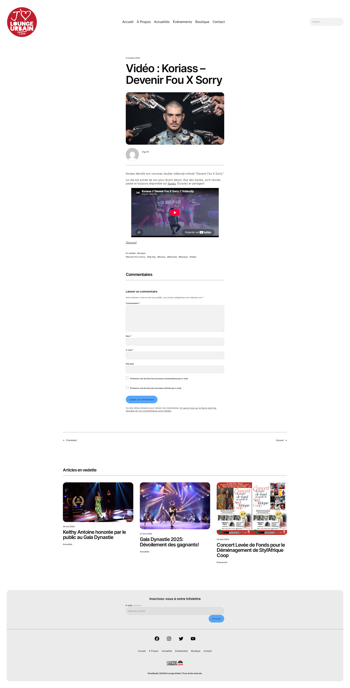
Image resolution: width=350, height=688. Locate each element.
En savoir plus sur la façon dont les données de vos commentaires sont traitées (171, 409)
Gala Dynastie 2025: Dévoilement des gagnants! (169, 542)
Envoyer (216, 618)
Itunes (172, 183)
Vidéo (193, 257)
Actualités (67, 544)
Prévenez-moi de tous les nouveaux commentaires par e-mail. (159, 378)
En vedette (131, 253)
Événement (222, 562)
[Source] (131, 242)
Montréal (172, 257)
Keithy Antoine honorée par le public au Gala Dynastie (94, 534)
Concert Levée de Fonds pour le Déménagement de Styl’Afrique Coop (251, 550)
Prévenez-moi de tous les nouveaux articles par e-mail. (156, 388)
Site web (130, 364)
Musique (141, 253)
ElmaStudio (153, 673)
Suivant (280, 440)
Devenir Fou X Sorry (136, 257)
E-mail (129, 350)
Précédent (71, 440)
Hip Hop (152, 257)
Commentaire (133, 303)
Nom (129, 336)
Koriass (162, 257)
